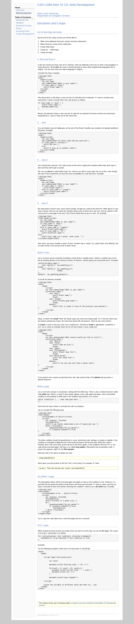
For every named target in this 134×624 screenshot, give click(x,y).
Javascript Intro (22, 20)
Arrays (18, 28)
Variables (20, 23)
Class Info (20, 10)
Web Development (23, 13)
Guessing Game (22, 31)
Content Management (25, 34)
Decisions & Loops (23, 25)
